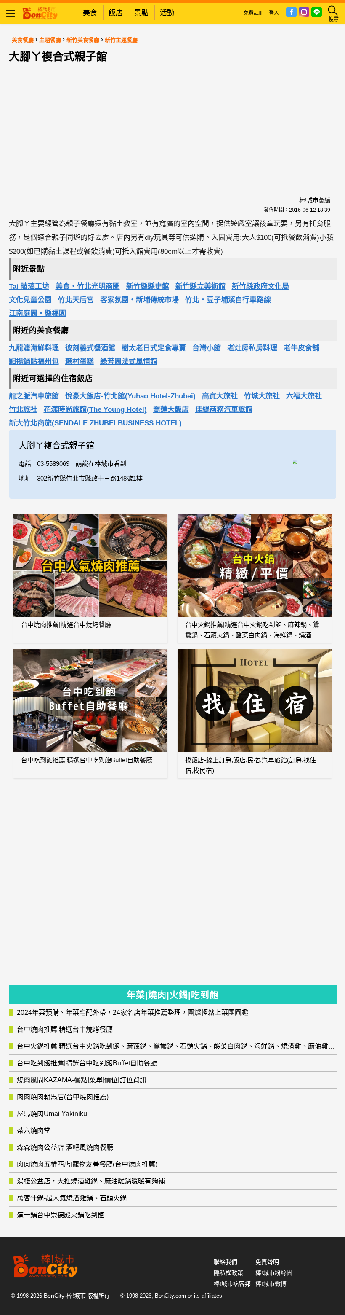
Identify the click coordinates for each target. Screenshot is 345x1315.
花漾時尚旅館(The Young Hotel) (95, 410)
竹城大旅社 (262, 396)
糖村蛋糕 (79, 362)
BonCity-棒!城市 (65, 1295)
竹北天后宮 (76, 300)
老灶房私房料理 (252, 348)
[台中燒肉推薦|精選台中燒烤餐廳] (90, 565)
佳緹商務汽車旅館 (223, 410)
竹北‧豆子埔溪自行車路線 (228, 300)
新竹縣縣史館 (147, 286)
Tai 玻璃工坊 (29, 286)
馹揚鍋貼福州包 (34, 362)
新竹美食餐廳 (82, 40)
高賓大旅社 (220, 396)
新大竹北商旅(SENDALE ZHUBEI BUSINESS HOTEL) (95, 423)
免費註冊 (254, 13)
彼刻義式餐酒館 (90, 348)
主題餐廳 (50, 40)
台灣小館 (206, 348)
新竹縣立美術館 (200, 286)
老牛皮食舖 (301, 348)
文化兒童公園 (30, 300)
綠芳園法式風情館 (128, 362)
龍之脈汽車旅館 (34, 396)
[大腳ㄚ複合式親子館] (309, 460)
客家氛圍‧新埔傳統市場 (139, 300)
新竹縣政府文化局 (260, 286)
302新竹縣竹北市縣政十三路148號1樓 (90, 478)
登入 (274, 13)
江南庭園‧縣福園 (37, 313)
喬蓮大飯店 (171, 410)
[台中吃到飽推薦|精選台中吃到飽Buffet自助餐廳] (90, 700)
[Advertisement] (172, 119)
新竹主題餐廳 (121, 40)
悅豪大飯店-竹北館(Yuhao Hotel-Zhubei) (130, 396)
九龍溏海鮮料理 (34, 348)
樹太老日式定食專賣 (154, 348)
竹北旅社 (23, 410)
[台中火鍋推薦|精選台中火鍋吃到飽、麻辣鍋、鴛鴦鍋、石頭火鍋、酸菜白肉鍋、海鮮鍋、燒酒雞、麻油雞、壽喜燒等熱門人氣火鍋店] (255, 565)
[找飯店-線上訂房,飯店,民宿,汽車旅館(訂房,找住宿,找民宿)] (255, 700)
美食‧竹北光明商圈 (88, 286)
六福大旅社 (304, 396)
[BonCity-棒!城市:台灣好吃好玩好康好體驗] (40, 12)
